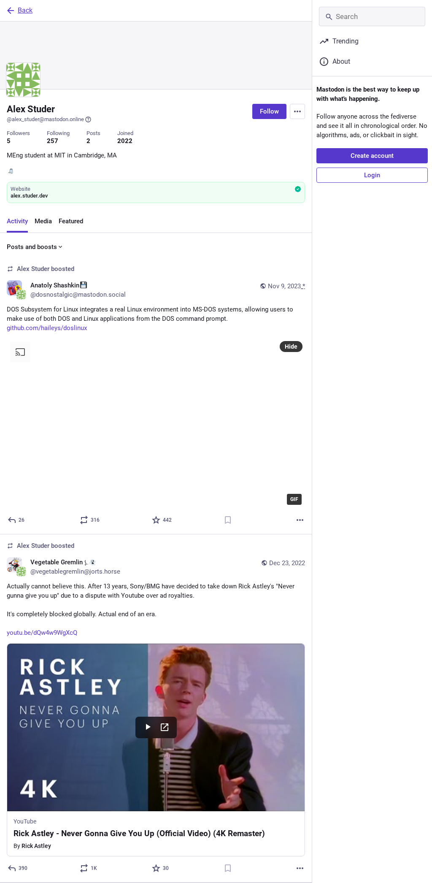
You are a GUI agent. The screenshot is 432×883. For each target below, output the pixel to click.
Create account (372, 156)
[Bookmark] (228, 520)
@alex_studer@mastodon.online (45, 119)
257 (52, 141)
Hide (291, 346)
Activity (17, 221)
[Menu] (297, 111)
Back (25, 10)
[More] (300, 520)
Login (372, 175)
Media (43, 221)
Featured (71, 221)
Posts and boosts (32, 247)
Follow (269, 111)
